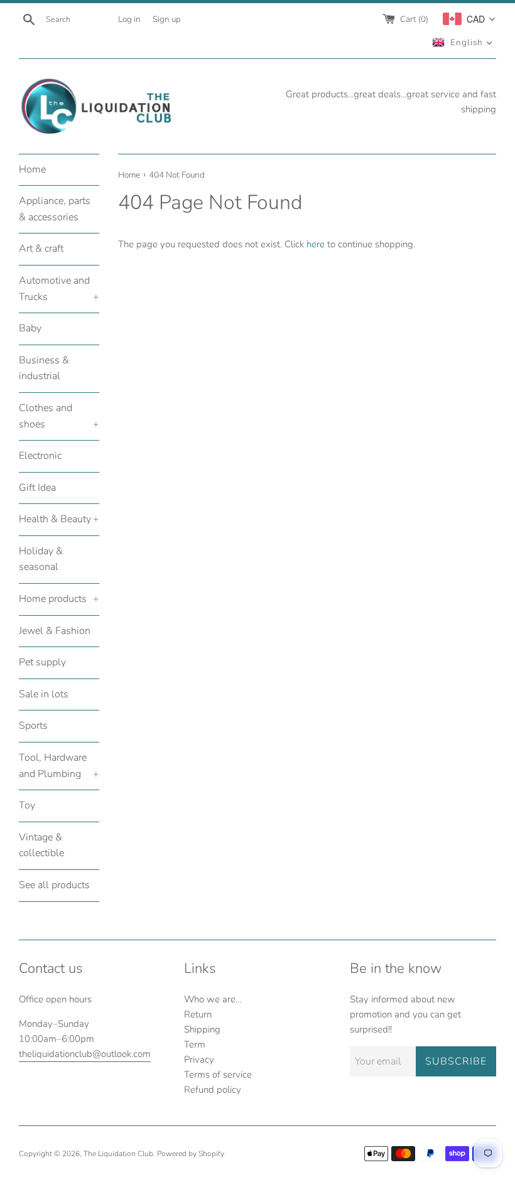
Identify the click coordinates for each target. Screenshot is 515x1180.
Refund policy (212, 1089)
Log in (129, 19)
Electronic (40, 456)
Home (32, 169)
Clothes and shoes (59, 416)
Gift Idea (37, 488)
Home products (59, 599)
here (315, 244)
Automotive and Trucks (59, 289)
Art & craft (41, 248)
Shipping (202, 1029)
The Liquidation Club (118, 1154)
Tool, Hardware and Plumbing (59, 766)
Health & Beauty (59, 519)
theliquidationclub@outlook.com (85, 1054)
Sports (33, 725)
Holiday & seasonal (41, 559)
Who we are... (212, 999)
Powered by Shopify (190, 1154)
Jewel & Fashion (54, 631)
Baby (30, 328)
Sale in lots (43, 694)
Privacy (199, 1059)
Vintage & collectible (41, 845)
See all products (54, 885)
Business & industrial (44, 368)
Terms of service (218, 1074)
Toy (27, 805)
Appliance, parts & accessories (54, 209)
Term (194, 1044)
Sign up (167, 19)
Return (198, 1014)
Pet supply (42, 662)
